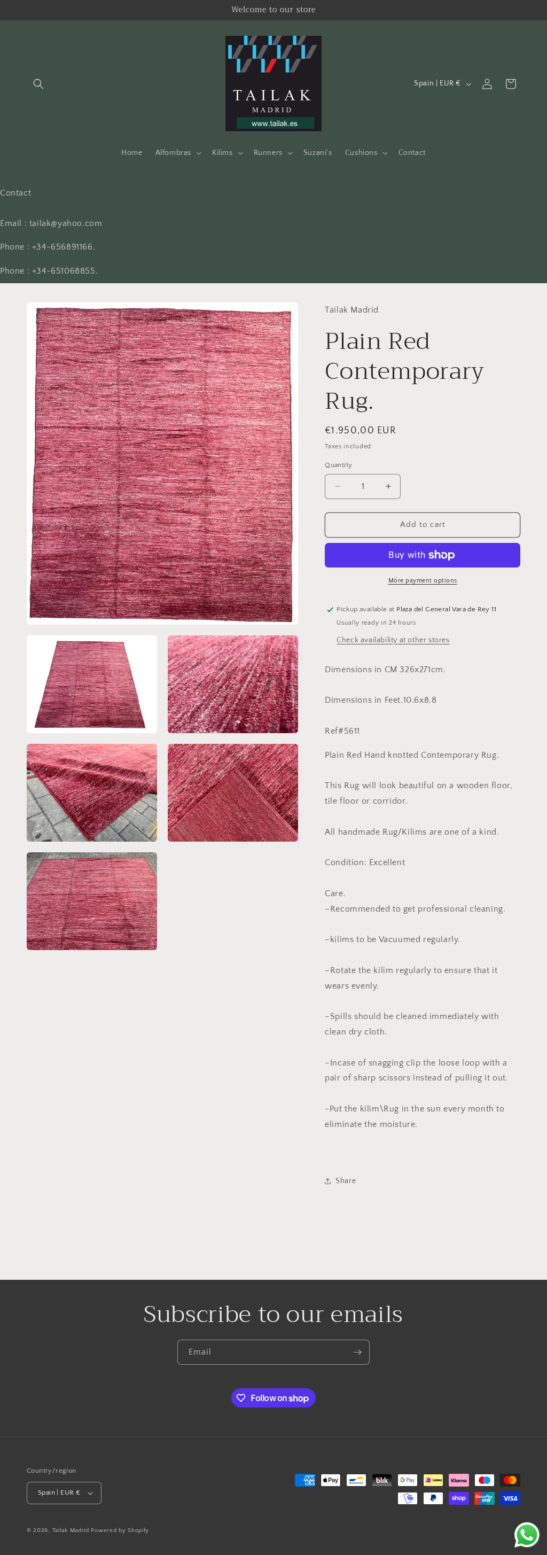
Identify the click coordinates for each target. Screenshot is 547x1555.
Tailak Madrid (70, 1530)
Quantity (338, 465)
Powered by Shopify (120, 1530)
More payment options (422, 580)
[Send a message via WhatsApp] (527, 1535)
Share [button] (345, 1181)
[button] (38, 84)
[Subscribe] (357, 1352)
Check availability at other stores (393, 640)
